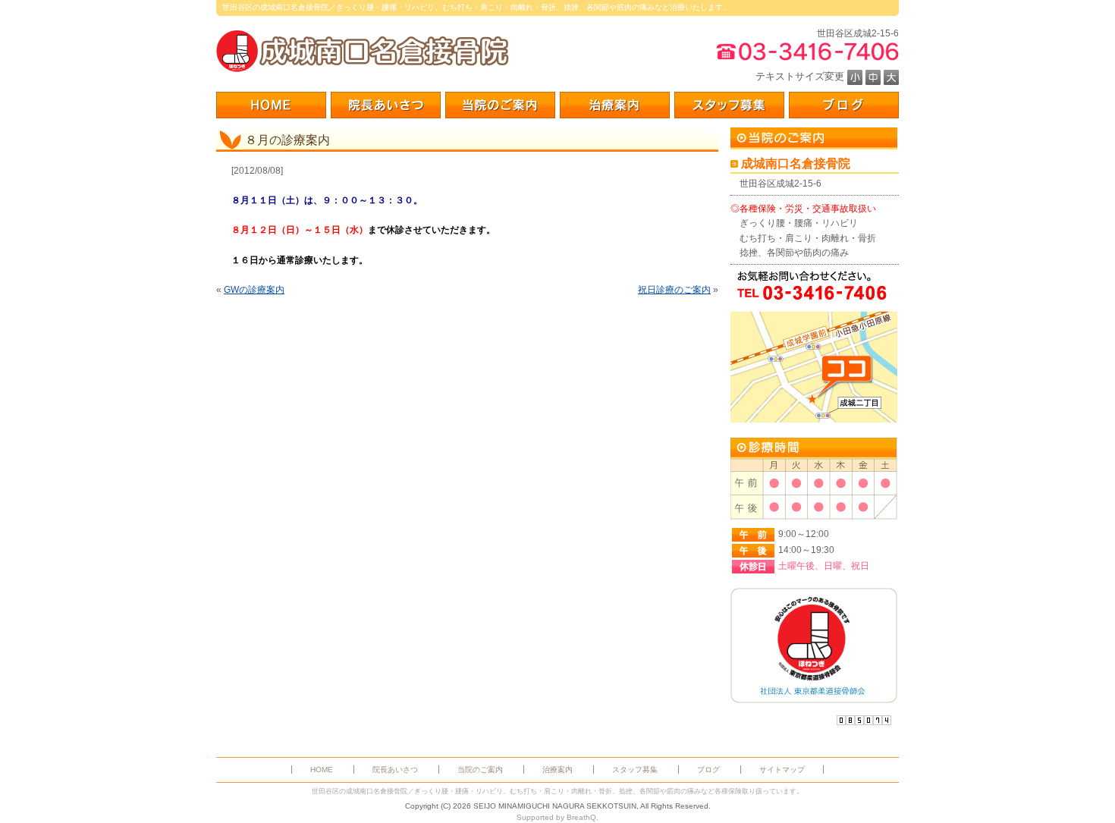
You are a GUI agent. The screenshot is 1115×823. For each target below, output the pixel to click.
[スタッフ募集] (729, 105)
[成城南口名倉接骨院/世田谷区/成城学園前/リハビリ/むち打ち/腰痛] (362, 51)
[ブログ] (844, 105)
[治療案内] (615, 105)
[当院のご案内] (500, 105)
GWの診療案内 (254, 289)
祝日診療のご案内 (674, 289)
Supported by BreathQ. (557, 817)
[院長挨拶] (386, 105)
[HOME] (271, 105)
